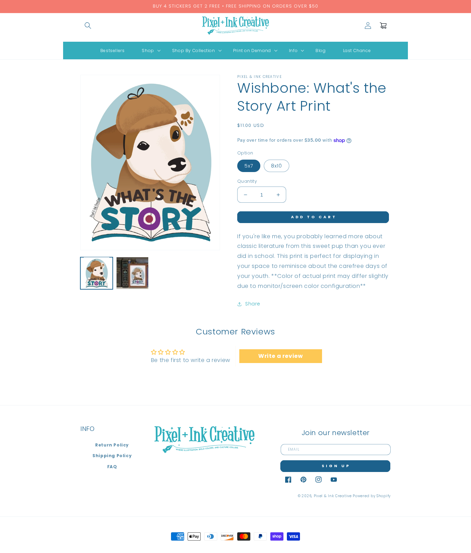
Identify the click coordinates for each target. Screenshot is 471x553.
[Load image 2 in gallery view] (132, 273)
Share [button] (252, 303)
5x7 (248, 165)
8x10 (276, 165)
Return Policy (112, 445)
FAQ (112, 467)
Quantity (247, 181)
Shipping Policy (112, 456)
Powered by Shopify (372, 496)
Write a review (280, 356)
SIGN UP (336, 466)
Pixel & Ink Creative (333, 496)
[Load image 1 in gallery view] (96, 273)
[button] (88, 25)
